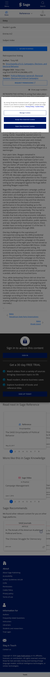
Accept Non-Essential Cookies (25, 119)
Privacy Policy (30, 106)
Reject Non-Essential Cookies (25, 126)
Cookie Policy (39, 106)
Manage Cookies (25, 113)
